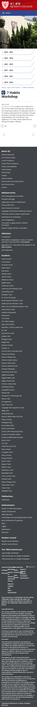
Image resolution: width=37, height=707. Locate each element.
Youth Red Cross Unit (9, 446)
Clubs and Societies (8, 324)
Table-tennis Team (8, 485)
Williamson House (7, 280)
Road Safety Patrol (8, 425)
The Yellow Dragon (8, 321)
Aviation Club (6, 336)
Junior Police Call (7, 405)
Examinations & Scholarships (11, 217)
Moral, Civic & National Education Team (15, 306)
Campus (4, 175)
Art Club (4, 330)
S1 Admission (6, 237)
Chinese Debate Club (8, 357)
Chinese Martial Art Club (9, 366)
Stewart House (6, 274)
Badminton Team (7, 470)
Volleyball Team (7, 491)
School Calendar (7, 178)
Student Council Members (10, 541)
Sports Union (6, 440)
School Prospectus (8, 161)
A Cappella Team (7, 452)
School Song (6, 172)
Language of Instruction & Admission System (17, 211)
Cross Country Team (8, 476)
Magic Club (5, 411)
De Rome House (7, 265)
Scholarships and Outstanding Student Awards (17, 517)
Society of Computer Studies (11, 434)
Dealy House (6, 268)
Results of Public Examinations (12, 508)
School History (6, 169)
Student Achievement (9, 511)
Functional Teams (7, 286)
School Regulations (8, 220)
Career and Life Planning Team (12, 289)
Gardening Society (8, 387)
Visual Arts (5, 532)
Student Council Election (10, 544)
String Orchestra (7, 458)
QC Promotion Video (8, 158)
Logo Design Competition (10, 553)
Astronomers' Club (8, 333)
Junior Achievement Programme (12, 520)
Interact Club (6, 399)
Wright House (6, 283)
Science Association (8, 428)
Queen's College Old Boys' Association (14, 228)
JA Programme (6, 402)
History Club (6, 393)
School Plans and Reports (10, 163)
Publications (6, 315)
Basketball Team (7, 473)
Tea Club (4, 443)
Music (3, 523)
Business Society (7, 345)
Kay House (5, 271)
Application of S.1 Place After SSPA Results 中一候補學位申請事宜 (18, 246)
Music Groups (6, 449)
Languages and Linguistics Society (13, 408)
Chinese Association (8, 354)
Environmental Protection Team (12, 301)
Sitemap (3, 573)
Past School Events (13, 87)
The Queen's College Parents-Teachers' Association (15, 224)
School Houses (7, 259)
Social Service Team (8, 309)
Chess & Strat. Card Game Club (12, 351)
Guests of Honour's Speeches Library (9, 576)
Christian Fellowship (8, 369)
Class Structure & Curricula (10, 208)
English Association (8, 375)
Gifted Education (7, 514)
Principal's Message (8, 199)
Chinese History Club (8, 363)
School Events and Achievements (13, 181)
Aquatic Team (6, 464)
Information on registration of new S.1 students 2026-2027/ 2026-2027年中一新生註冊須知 (17, 241)
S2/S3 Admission (7, 250)
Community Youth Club (9, 372)
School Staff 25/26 (8, 205)
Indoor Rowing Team (9, 482)
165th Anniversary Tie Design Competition (16, 556)
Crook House (6, 262)
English (4, 526)
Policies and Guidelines (9, 166)
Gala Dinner (15, 576)
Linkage (3, 570)
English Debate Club (8, 378)
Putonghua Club (7, 422)
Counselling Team (7, 292)
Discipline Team (7, 295)
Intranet (15, 567)
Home (4, 87)
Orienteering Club (7, 414)
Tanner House (6, 277)
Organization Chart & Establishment (13, 202)
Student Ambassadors (9, 312)
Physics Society (7, 419)
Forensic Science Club (9, 384)
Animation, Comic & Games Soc (12, 327)
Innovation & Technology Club (12, 396)
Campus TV (5, 348)
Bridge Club (5, 342)
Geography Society (8, 390)
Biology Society (7, 339)
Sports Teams (6, 461)
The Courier (5, 318)
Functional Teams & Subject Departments (16, 214)
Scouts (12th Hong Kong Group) (12, 431)
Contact (4, 187)
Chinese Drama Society (9, 360)
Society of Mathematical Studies (12, 437)
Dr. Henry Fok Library (9, 298)
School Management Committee (12, 196)
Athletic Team (6, 467)
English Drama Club (8, 381)
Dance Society (6, 455)
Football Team (6, 479)
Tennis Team (6, 488)
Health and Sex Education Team (12, 303)
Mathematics (6, 529)
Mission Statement (8, 155)
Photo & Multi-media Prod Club (12, 416)
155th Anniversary (15, 571)
